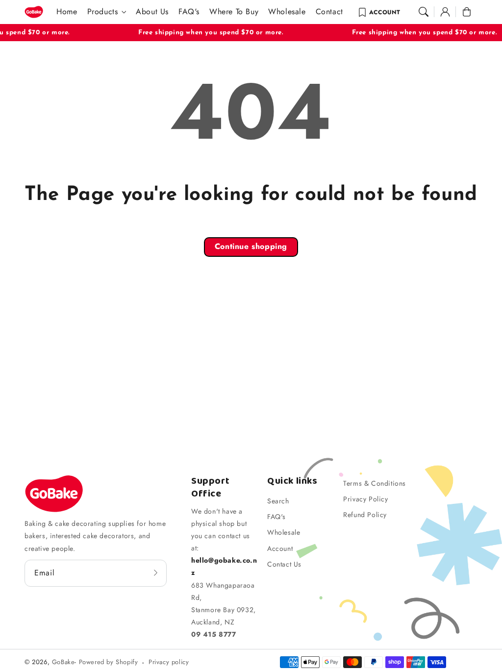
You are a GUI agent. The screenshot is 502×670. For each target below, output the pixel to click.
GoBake (63, 662)
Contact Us (284, 564)
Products (102, 12)
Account (280, 548)
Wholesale (283, 532)
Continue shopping (251, 246)
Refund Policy (365, 515)
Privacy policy (169, 662)
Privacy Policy (365, 499)
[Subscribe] (156, 573)
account (385, 12)
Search (278, 501)
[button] (423, 12)
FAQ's (276, 516)
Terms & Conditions (374, 483)
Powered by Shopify (108, 662)
